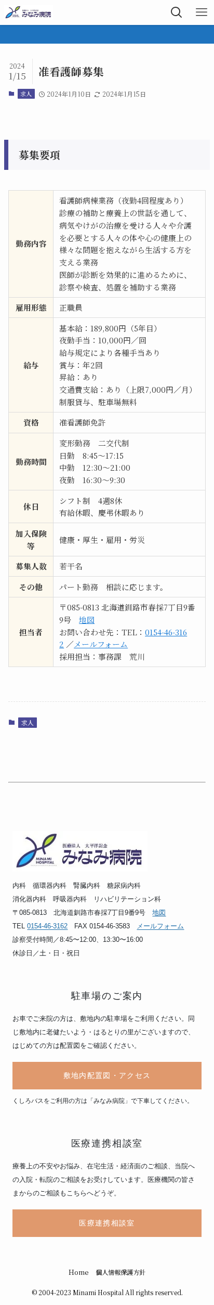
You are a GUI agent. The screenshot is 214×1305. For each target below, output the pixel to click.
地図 (87, 619)
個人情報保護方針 (120, 1272)
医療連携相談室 (107, 1223)
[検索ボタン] (176, 12)
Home (79, 1272)
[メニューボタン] (201, 12)
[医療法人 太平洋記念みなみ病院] (28, 12)
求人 (26, 93)
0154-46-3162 (47, 926)
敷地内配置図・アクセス (107, 1076)
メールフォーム (101, 643)
